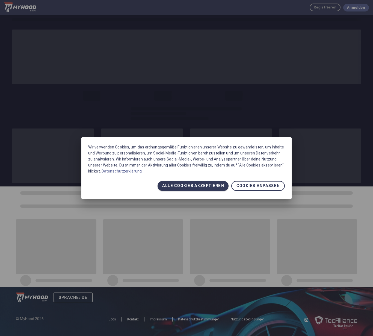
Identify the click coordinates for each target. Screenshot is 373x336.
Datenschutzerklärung (122, 171)
